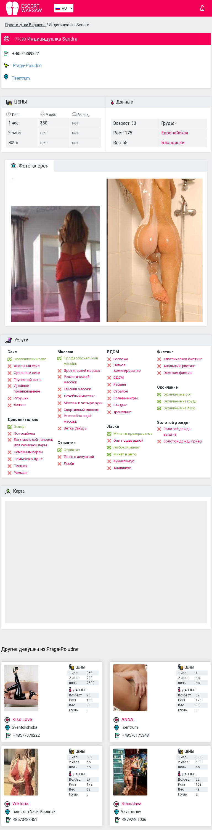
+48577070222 (26, 735)
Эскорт (20, 427)
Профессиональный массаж (81, 361)
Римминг (21, 473)
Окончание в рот (177, 394)
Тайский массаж (77, 389)
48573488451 (25, 819)
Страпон (120, 391)
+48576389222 (25, 53)
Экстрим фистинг (178, 373)
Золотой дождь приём (182, 441)
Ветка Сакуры (75, 428)
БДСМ (118, 377)
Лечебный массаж (79, 396)
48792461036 (134, 819)
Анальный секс (26, 366)
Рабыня (119, 384)
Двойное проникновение (27, 388)
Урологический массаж (76, 379)
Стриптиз (72, 450)
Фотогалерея (33, 166)
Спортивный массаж (81, 410)
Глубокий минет (126, 447)
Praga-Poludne (27, 65)
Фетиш (19, 405)
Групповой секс (27, 380)
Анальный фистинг (179, 366)
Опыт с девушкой (128, 440)
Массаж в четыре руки (83, 403)
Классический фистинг (182, 359)
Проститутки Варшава (25, 25)
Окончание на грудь (180, 401)
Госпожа (120, 359)
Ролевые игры (125, 398)
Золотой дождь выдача (176, 431)
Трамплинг (122, 412)
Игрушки (21, 398)
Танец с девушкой (79, 457)
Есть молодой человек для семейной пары (33, 442)
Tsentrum (20, 78)
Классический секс (30, 359)
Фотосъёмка (24, 433)
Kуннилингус (123, 461)
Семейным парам (28, 452)
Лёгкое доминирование (127, 368)
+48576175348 (135, 735)
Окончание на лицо (179, 408)
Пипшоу (20, 466)
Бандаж (119, 405)
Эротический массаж (82, 370)
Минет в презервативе (132, 433)
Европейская (174, 133)
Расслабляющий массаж (77, 418)
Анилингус (122, 468)
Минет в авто (124, 454)
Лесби (69, 464)
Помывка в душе (28, 459)
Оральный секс (27, 373)
